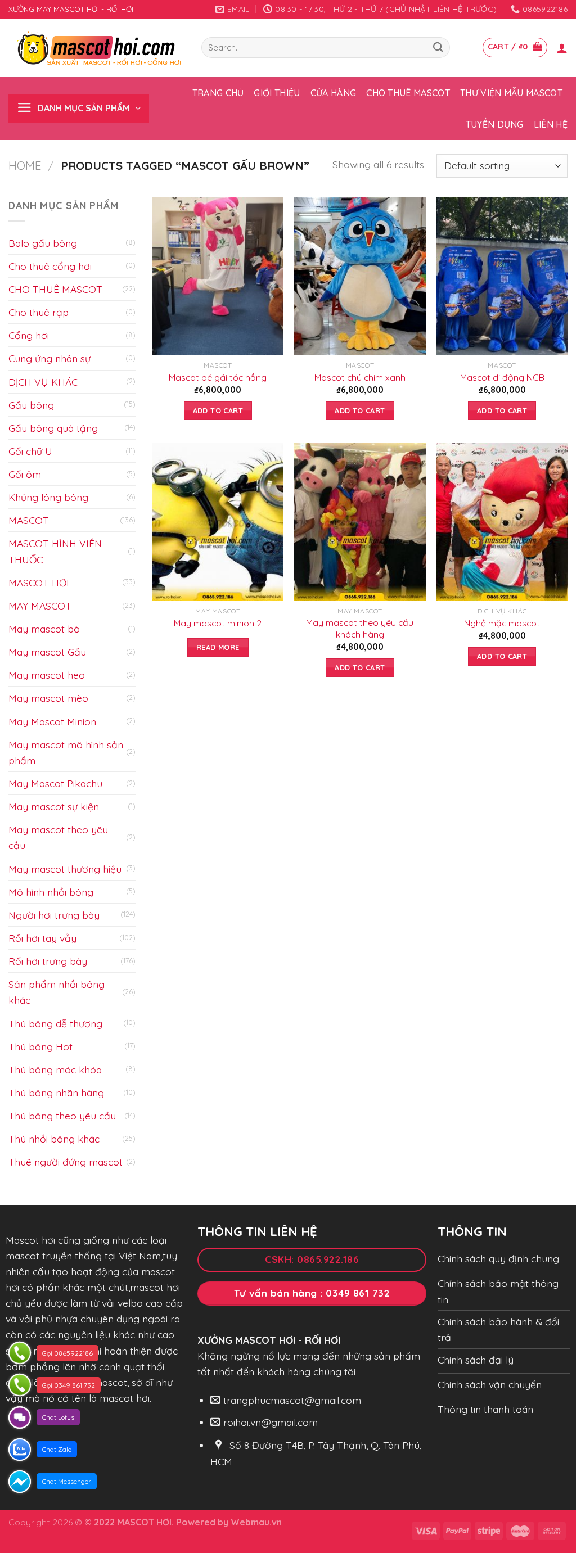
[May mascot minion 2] (218, 521)
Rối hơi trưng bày (47, 961)
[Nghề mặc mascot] (502, 521)
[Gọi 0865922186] (19, 1353)
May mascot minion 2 (218, 623)
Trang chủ (218, 92)
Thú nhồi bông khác (54, 1138)
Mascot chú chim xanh (360, 377)
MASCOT (28, 520)
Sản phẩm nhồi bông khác (56, 992)
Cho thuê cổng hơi (50, 266)
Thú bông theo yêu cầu (62, 1115)
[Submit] (438, 47)
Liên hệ (551, 124)
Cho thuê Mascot (408, 92)
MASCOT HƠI (38, 582)
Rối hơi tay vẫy (42, 938)
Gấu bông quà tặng (53, 428)
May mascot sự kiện (53, 806)
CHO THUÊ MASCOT (55, 289)
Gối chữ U (30, 451)
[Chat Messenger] (19, 1481)
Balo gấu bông (42, 243)
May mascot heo (46, 675)
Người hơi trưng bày (54, 915)
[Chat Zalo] (19, 1449)
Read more (217, 647)
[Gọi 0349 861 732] (19, 1385)
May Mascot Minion (52, 721)
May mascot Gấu (47, 651)
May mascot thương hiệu (65, 869)
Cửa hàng (333, 92)
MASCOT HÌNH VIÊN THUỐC (55, 551)
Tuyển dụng (495, 124)
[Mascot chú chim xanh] (359, 275)
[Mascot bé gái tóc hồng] (218, 275)
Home (24, 166)
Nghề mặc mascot (502, 623)
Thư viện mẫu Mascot (511, 92)
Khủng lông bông (48, 497)
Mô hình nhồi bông (50, 892)
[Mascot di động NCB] (502, 275)
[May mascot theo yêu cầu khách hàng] (359, 521)
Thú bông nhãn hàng (56, 1092)
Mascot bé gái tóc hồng (218, 377)
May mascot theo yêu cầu (58, 837)
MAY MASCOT (39, 605)
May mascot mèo (48, 698)
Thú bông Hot (40, 1046)
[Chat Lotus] (19, 1417)
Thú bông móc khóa (55, 1069)
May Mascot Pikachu (55, 783)
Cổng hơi (28, 335)
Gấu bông (31, 405)
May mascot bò (44, 628)
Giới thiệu (277, 92)
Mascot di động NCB (502, 377)
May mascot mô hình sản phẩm (65, 752)
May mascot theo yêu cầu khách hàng (359, 628)
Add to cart (218, 410)
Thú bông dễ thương (55, 1023)
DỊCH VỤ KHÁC (43, 382)
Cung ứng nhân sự (49, 358)
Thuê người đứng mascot (65, 1161)
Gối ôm (24, 474)
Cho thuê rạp (38, 312)
